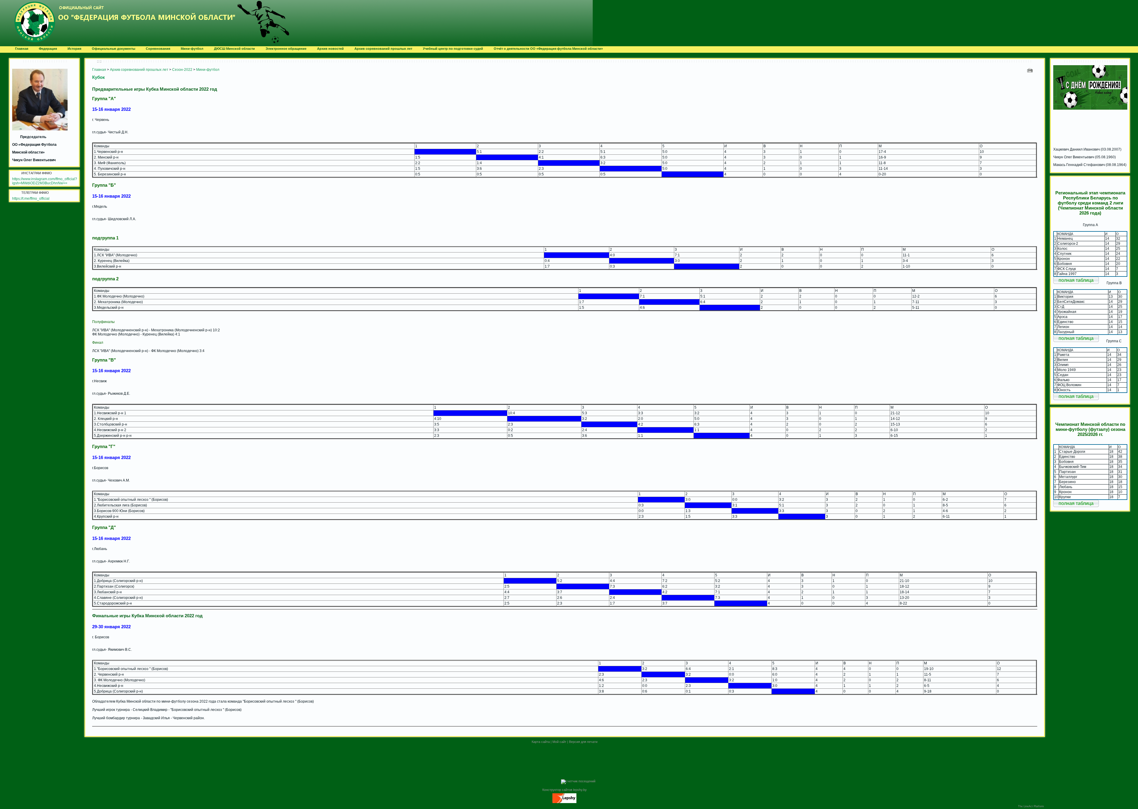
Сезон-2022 (182, 70)
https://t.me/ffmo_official (30, 198)
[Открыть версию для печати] (1031, 70)
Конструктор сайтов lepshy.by (564, 790)
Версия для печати (583, 742)
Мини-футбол (207, 70)
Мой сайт (559, 742)
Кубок (98, 77)
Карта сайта (541, 742)
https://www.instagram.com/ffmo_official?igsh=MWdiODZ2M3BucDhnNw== (44, 181)
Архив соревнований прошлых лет (139, 70)
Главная (99, 70)
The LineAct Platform (1031, 806)
